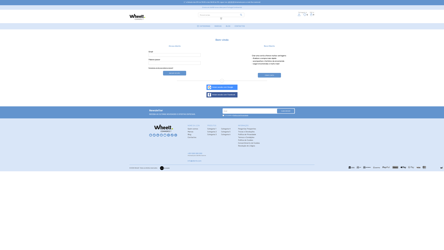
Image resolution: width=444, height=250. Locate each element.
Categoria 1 (211, 129)
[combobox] (221, 15)
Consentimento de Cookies (249, 143)
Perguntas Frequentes (247, 129)
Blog (189, 134)
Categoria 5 (225, 132)
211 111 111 (231, 2)
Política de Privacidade (240, 115)
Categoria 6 (225, 134)
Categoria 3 (212, 134)
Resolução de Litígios (246, 146)
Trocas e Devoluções (246, 132)
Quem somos (193, 129)
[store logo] (137, 17)
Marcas (190, 132)
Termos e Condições (246, 137)
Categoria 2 (212, 132)
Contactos (192, 137)
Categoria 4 (225, 129)
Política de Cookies (245, 140)
